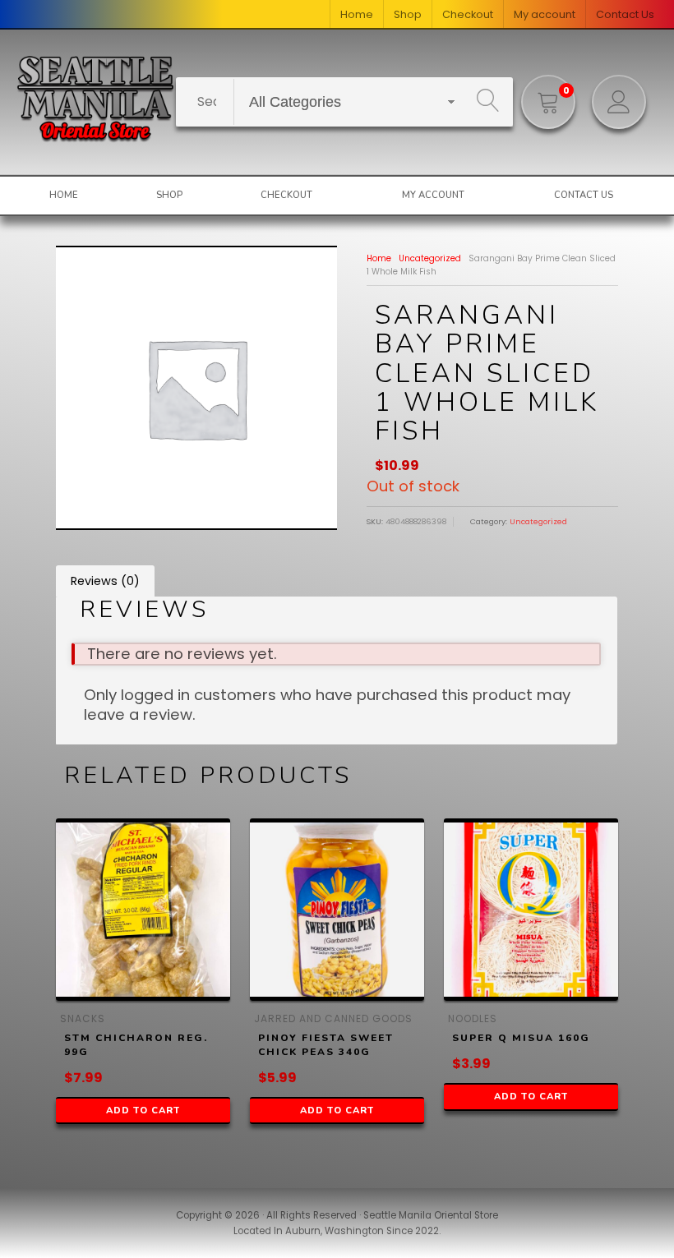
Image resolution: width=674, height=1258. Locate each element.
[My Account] (619, 102)
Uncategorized (430, 258)
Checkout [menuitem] (467, 14)
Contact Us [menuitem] (625, 14)
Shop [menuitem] (408, 14)
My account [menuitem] (544, 14)
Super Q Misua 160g (521, 1037)
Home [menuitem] (356, 14)
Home (379, 258)
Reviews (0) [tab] (105, 581)
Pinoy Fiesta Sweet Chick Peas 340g (326, 1044)
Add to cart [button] (143, 1110)
